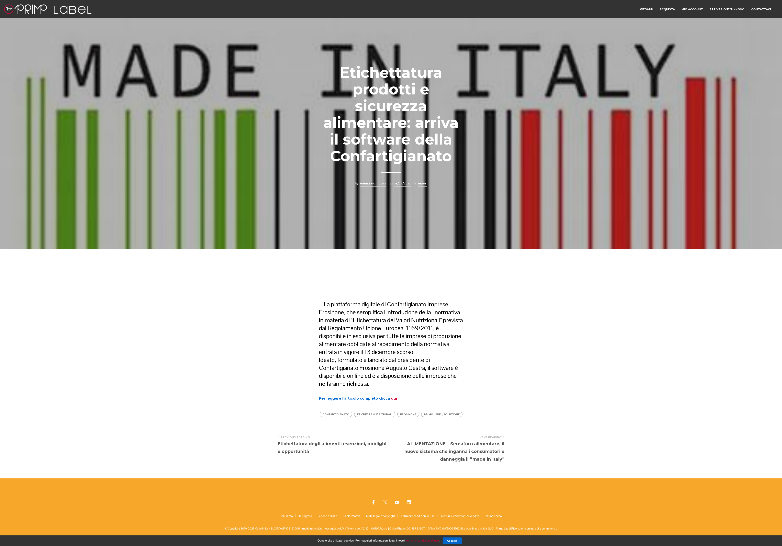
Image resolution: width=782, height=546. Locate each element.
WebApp (646, 9)
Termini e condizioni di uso (418, 516)
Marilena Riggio (373, 183)
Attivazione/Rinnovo (727, 9)
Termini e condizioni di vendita (459, 516)
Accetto (452, 540)
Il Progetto (305, 516)
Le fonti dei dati (327, 516)
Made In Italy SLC (482, 528)
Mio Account (692, 9)
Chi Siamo (286, 516)
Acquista (667, 9)
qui (394, 398)
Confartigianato (336, 414)
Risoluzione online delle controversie (534, 528)
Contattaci (761, 9)
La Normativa (351, 516)
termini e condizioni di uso (422, 540)
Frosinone (408, 414)
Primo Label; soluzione (442, 414)
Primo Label (503, 528)
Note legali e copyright (380, 516)
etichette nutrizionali (374, 414)
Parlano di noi (493, 516)
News (422, 183)
